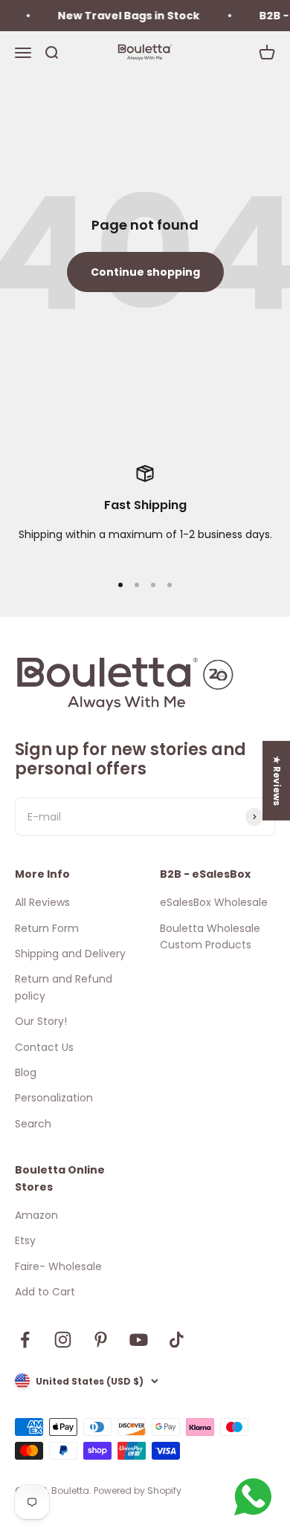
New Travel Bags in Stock (125, 15)
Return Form (47, 928)
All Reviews (42, 902)
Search (33, 1123)
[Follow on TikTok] (177, 1340)
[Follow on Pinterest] (101, 1340)
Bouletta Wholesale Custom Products (210, 936)
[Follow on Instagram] (63, 1340)
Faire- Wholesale (58, 1266)
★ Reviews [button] (277, 781)
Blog (25, 1072)
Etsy (25, 1240)
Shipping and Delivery (70, 953)
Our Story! (41, 1021)
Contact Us (44, 1047)
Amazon (36, 1215)
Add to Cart (45, 1291)
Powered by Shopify (137, 1490)
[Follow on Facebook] (25, 1340)
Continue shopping (145, 272)
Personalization (54, 1097)
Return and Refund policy (63, 987)
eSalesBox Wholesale (214, 902)
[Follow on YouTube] (139, 1340)
